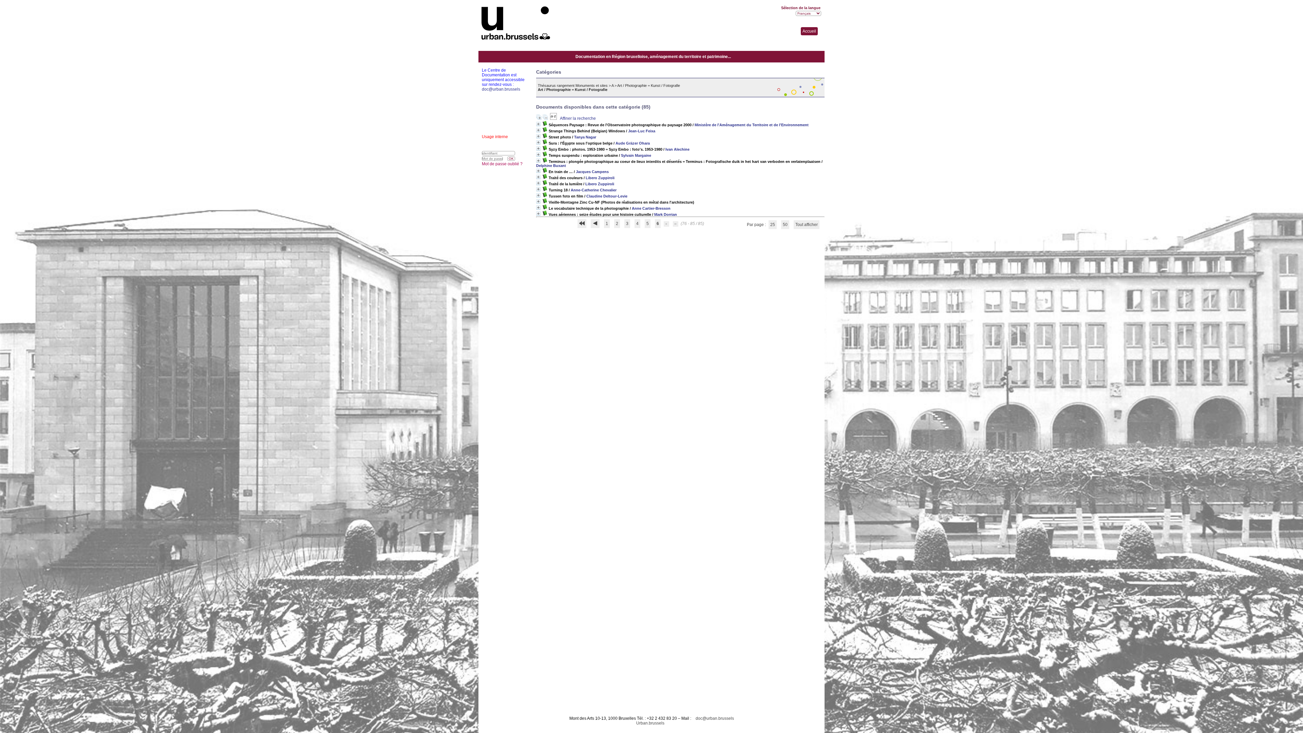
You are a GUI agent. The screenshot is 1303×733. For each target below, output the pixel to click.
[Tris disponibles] (554, 118)
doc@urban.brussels (715, 718)
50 (785, 224)
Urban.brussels (650, 723)
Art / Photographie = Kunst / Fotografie (648, 85)
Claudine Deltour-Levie (606, 196)
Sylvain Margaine (636, 155)
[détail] (538, 124)
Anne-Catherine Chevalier (594, 190)
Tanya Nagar (585, 137)
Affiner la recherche (578, 118)
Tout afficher (806, 224)
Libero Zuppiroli (600, 178)
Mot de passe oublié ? (502, 164)
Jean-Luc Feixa (641, 131)
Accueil (809, 31)
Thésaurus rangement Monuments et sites (573, 85)
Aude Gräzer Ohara (633, 143)
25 (772, 224)
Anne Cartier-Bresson (651, 208)
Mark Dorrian (665, 214)
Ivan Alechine (677, 149)
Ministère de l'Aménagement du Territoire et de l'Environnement (752, 125)
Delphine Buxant (551, 166)
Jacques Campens (592, 172)
